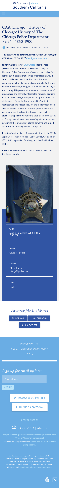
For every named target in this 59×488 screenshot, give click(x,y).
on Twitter (31, 325)
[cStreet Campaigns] (55, 479)
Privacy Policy (29, 344)
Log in (29, 354)
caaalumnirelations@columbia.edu (16, 441)
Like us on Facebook (31, 407)
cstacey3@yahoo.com (18, 271)
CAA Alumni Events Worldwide (29, 349)
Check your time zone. (37, 58)
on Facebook (40, 318)
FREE (12, 287)
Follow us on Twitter (31, 398)
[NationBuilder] (48, 479)
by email (19, 318)
